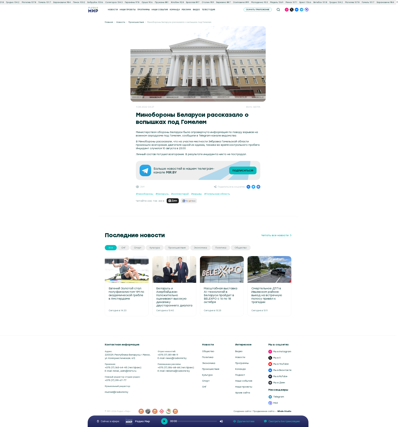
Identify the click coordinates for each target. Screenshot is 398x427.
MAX (275, 403)
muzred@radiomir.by (116, 392)
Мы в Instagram (282, 351)
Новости (120, 22)
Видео (239, 351)
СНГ (204, 387)
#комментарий (180, 194)
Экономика (208, 363)
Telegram (278, 396)
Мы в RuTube (280, 376)
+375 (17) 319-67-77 (115, 380)
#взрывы (196, 194)
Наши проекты (243, 387)
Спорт (206, 381)
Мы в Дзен (279, 382)
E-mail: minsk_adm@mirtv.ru (120, 371)
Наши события (243, 381)
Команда (240, 369)
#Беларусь (162, 194)
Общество (208, 351)
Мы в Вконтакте (282, 370)
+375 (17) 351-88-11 (168, 355)
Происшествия (136, 22)
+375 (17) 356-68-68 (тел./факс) (176, 367)
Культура (207, 375)
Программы (242, 363)
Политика (207, 357)
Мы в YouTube (281, 364)
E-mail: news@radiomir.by (172, 358)
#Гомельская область (217, 194)
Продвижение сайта (263, 411)
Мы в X (277, 357)
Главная (109, 22)
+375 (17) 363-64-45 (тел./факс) (123, 367)
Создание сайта (242, 411)
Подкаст (240, 375)
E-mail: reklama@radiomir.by (174, 371)
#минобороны (144, 194)
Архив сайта (242, 392)
